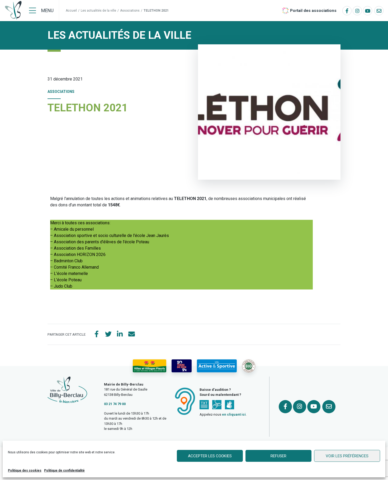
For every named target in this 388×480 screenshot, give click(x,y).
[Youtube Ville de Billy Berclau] (367, 10)
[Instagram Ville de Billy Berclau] (357, 10)
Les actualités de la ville (98, 10)
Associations (130, 10)
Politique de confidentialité (64, 470)
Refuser (278, 456)
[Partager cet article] (131, 334)
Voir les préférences (347, 456)
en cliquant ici (234, 414)
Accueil (71, 10)
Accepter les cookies (210, 456)
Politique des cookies (24, 470)
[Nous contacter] (379, 10)
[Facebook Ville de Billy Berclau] (347, 10)
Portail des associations (313, 10)
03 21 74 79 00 (115, 404)
